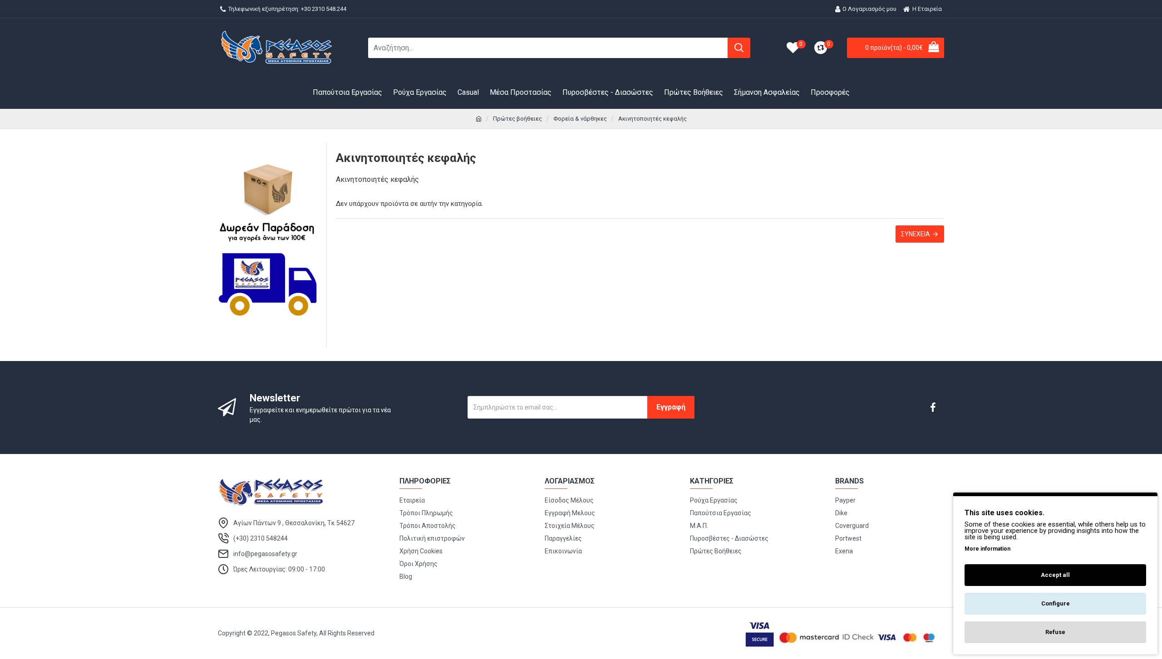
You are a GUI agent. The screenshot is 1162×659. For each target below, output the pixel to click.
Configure (1055, 603)
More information (987, 549)
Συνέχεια (915, 234)
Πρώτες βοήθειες (517, 118)
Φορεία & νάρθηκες (580, 118)
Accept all (1055, 574)
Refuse (1055, 632)
